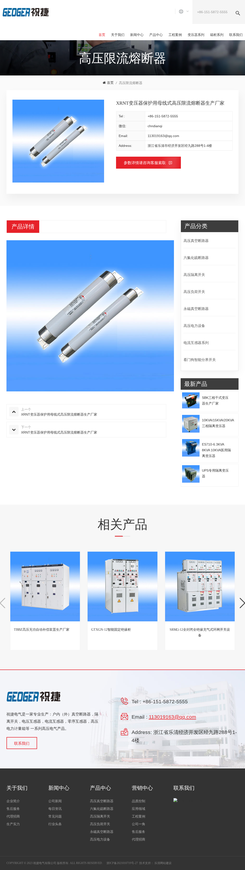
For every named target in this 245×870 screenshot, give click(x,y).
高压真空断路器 (196, 241)
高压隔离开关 (194, 275)
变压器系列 (196, 35)
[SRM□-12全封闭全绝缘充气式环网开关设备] (200, 586)
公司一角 (138, 824)
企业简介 (13, 801)
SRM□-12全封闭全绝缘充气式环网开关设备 (200, 632)
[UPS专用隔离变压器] (191, 474)
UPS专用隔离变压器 (215, 473)
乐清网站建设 (163, 863)
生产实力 (13, 824)
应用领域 (138, 809)
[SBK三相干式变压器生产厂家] (191, 400)
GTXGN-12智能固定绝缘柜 (111, 629)
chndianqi (155, 126)
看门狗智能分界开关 (200, 360)
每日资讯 (55, 809)
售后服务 (13, 809)
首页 (102, 35)
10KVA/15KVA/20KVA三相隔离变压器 (218, 423)
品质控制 (138, 801)
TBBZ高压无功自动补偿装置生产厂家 (41, 629)
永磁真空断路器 (196, 309)
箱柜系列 (216, 35)
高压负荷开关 (194, 292)
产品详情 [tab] (22, 226)
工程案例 (175, 35)
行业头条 (55, 824)
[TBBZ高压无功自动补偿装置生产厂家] (45, 586)
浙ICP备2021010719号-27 (122, 863)
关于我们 (117, 35)
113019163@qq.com (163, 136)
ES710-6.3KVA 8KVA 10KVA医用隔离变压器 (216, 450)
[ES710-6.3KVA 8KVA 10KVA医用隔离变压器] (191, 448)
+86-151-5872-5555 (163, 116)
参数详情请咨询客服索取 (145, 163)
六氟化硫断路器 (196, 258)
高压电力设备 (194, 326)
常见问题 (55, 816)
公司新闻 (55, 801)
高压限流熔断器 (130, 83)
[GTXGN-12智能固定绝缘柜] (122, 586)
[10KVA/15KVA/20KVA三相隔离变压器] (191, 424)
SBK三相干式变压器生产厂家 (215, 400)
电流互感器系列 (196, 343)
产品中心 (156, 35)
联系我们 (236, 35)
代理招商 (13, 816)
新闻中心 (137, 35)
